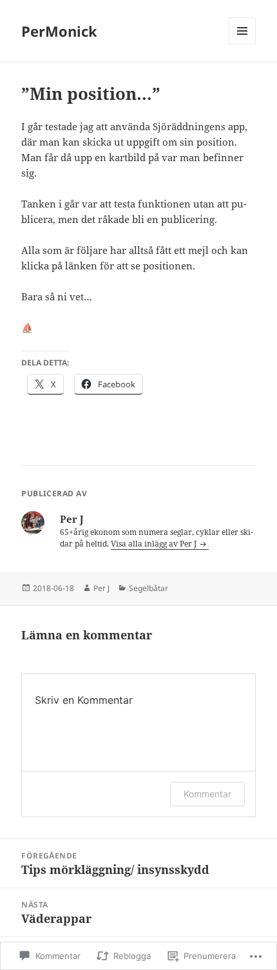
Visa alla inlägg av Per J (154, 543)
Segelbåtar (148, 588)
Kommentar (207, 793)
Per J (101, 588)
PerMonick (59, 31)
